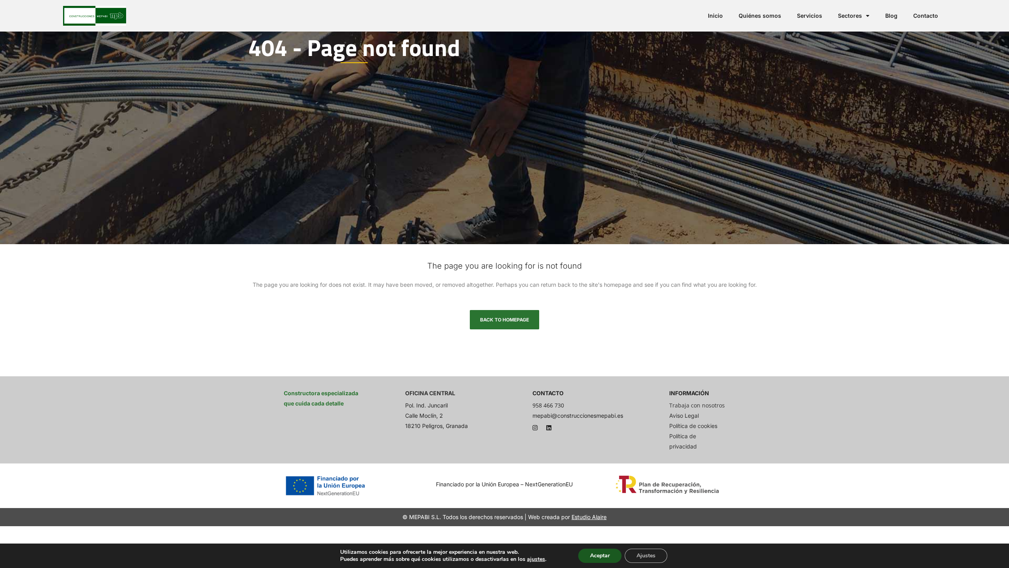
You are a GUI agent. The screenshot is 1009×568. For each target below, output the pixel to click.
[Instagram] (535, 427)
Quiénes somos (760, 15)
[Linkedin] (549, 427)
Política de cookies (693, 425)
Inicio (715, 15)
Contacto (925, 15)
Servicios (809, 15)
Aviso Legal (684, 415)
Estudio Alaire (589, 517)
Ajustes (646, 555)
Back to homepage (504, 320)
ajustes (536, 559)
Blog (891, 15)
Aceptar (600, 555)
